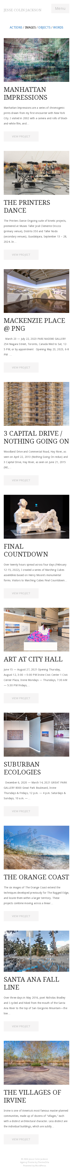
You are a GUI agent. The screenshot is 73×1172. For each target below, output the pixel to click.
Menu (60, 8)
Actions (16, 27)
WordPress (40, 1165)
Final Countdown (26, 550)
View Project (21, 136)
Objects (44, 27)
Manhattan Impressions (25, 93)
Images (30, 27)
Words (58, 27)
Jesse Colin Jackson (22, 10)
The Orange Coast (36, 877)
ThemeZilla (43, 1162)
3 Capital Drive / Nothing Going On (36, 437)
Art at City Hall (33, 659)
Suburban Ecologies (22, 768)
